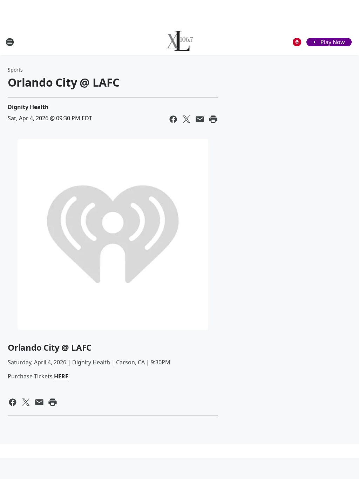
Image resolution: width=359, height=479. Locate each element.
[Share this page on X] (186, 119)
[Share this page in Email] (200, 119)
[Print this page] (213, 119)
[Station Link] (180, 42)
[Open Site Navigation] (10, 42)
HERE (61, 376)
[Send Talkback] (297, 42)
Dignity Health (28, 107)
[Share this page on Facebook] (173, 119)
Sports (15, 69)
